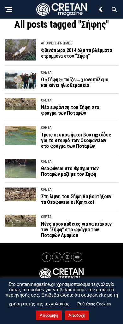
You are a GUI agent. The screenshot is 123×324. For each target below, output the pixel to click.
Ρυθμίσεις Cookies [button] (94, 304)
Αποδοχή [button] (76, 315)
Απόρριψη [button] (49, 315)
